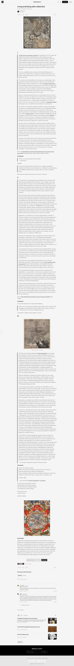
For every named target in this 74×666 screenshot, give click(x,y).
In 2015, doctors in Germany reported (28, 55)
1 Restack (29, 563)
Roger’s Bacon (24, 622)
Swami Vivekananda (33, 480)
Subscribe (65, 1)
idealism (52, 115)
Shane (21, 593)
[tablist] (22, 575)
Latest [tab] (21, 615)
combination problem (51, 102)
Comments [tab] (20, 575)
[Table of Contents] (1, 333)
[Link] (16, 52)
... (17, 628)
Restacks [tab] (24, 575)
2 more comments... (20, 609)
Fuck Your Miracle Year (23, 634)
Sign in (70, 1)
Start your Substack (34, 660)
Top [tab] (18, 615)
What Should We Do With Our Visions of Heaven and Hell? (35, 297)
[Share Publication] (61, 2)
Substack (31, 663)
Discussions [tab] (26, 615)
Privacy (36, 658)
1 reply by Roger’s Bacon (25, 605)
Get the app (42, 660)
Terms (40, 658)
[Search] (58, 2)
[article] (37, 621)
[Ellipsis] (56, 585)
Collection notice (44, 658)
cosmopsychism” (30, 113)
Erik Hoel (42, 480)
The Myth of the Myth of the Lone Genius (27, 618)
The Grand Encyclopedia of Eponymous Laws (28, 627)
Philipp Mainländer (42, 353)
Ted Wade (21, 585)
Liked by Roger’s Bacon (24, 586)
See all (19, 642)
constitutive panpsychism (49, 83)
